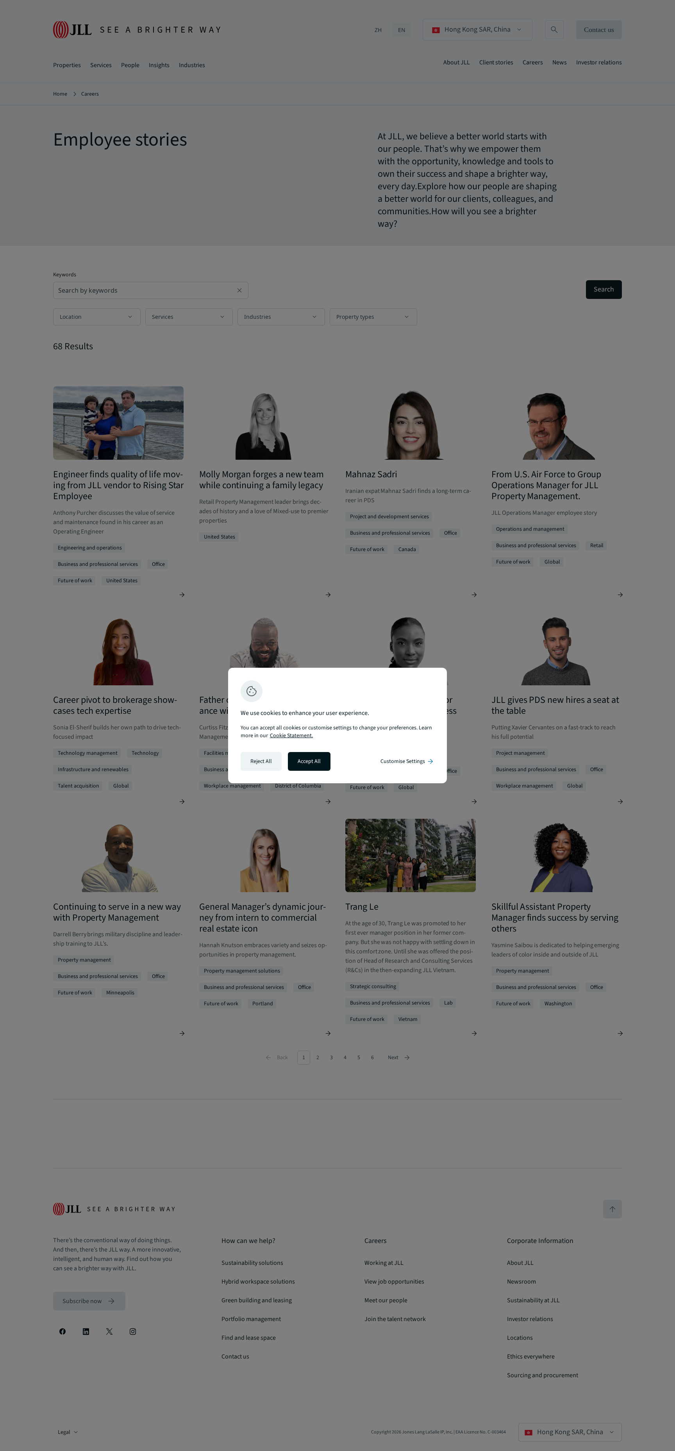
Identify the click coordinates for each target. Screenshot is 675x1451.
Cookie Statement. (291, 736)
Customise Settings (407, 761)
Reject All (261, 761)
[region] (337, 725)
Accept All (309, 761)
